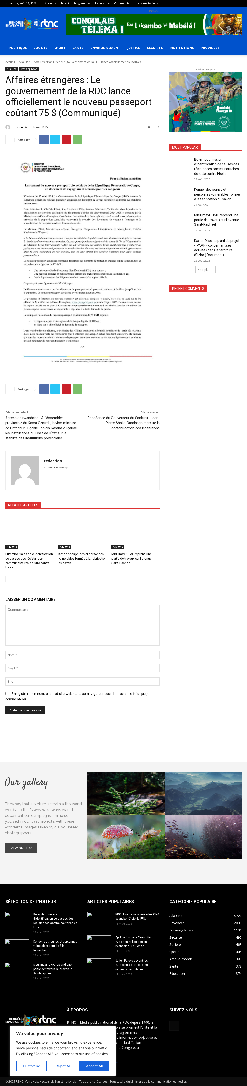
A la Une (24, 62)
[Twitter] (55, 139)
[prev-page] (8, 579)
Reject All (63, 1066)
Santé (78, 47)
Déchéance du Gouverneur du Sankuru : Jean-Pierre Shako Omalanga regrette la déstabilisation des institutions (124, 423)
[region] (63, 1051)
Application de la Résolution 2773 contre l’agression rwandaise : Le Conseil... (133, 942)
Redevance (102, 3)
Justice (133, 47)
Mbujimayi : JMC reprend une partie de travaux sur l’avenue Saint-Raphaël (131, 558)
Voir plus (204, 270)
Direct (65, 3)
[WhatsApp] (77, 139)
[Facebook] (238, 3)
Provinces (210, 47)
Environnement (105, 47)
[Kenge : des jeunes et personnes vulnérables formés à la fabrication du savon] (82, 532)
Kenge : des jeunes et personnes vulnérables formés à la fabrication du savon (82, 558)
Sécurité (155, 47)
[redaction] (8, 127)
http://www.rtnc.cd (56, 467)
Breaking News (29, 69)
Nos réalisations (147, 3)
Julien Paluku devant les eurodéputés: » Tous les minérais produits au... (131, 965)
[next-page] (16, 579)
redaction (22, 127)
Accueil (10, 62)
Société (41, 47)
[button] (236, 48)
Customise (31, 1066)
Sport (60, 47)
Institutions (182, 47)
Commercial (122, 3)
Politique (18, 47)
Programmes (82, 3)
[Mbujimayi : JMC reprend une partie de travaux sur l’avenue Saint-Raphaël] (135, 532)
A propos (50, 3)
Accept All (94, 1066)
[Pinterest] (66, 139)
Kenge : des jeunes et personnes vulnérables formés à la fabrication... (55, 946)
